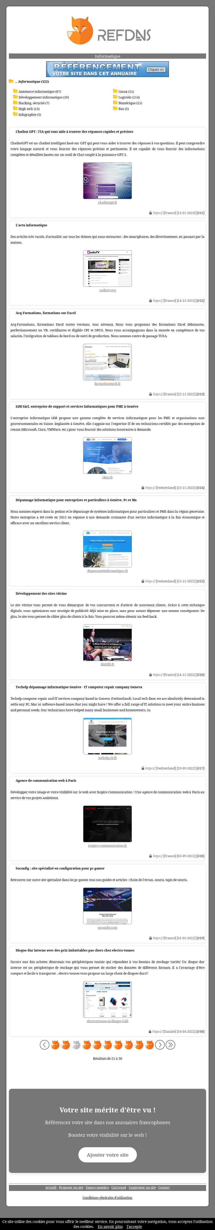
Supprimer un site (142, 1187)
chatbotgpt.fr (107, 202)
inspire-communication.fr (107, 845)
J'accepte (134, 1226)
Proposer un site (71, 1187)
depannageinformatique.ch (107, 570)
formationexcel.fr (107, 383)
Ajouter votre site (107, 1155)
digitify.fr (107, 664)
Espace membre (97, 1187)
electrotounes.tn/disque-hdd (107, 1021)
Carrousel (118, 1187)
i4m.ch (108, 477)
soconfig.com (107, 927)
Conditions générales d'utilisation (107, 1197)
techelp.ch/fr (107, 758)
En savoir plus (110, 1226)
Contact (164, 1187)
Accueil (50, 1187)
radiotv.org (107, 290)
